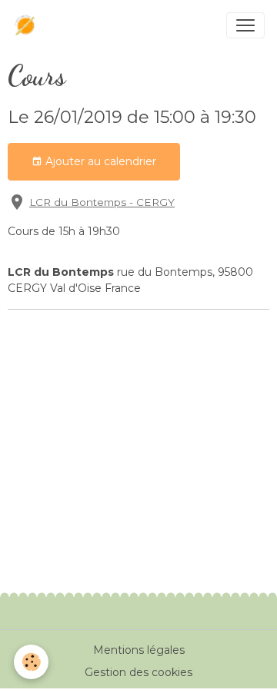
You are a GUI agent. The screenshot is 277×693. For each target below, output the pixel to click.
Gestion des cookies (138, 672)
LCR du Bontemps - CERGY (102, 202)
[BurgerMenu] (245, 25)
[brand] (28, 25)
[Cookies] (31, 662)
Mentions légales (139, 650)
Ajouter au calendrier (99, 161)
